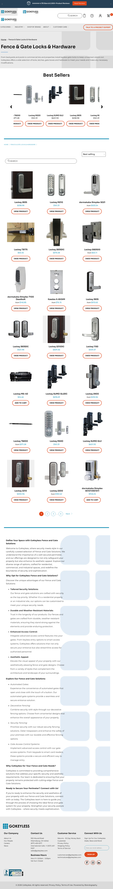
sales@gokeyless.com (39, 851)
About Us (7, 838)
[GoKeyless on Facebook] (87, 862)
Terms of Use (67, 885)
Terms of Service (64, 848)
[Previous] (11, 107)
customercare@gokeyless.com (69, 855)
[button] (17, 874)
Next (68, 514)
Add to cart (21, 403)
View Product (76, 124)
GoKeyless (26, 885)
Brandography (91, 885)
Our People (8, 841)
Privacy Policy (63, 843)
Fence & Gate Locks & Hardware (22, 39)
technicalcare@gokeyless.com (69, 857)
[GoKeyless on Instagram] (93, 862)
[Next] (102, 107)
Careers (7, 843)
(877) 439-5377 (36, 843)
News (6, 846)
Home (3, 39)
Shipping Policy (64, 846)
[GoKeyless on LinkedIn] (99, 862)
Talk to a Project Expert (98, 27)
